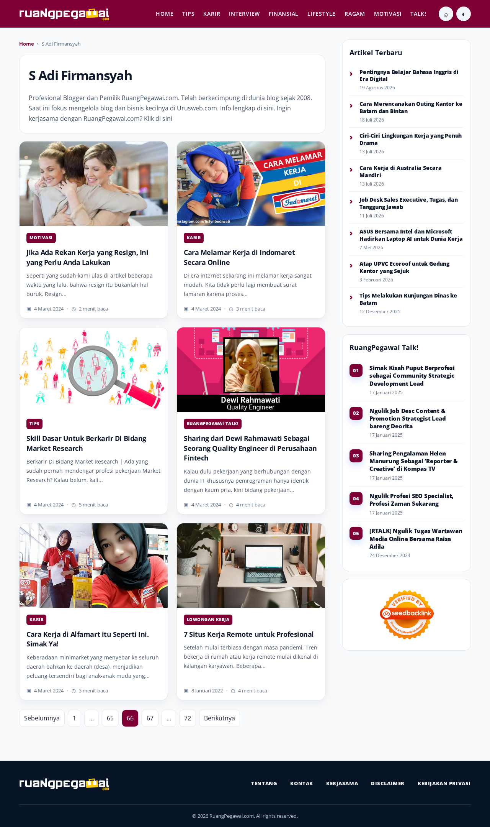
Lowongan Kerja (208, 619)
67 (150, 718)
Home (26, 43)
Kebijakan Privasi (444, 783)
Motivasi (41, 237)
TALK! (418, 13)
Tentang (264, 783)
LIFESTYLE (321, 13)
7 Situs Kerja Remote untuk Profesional (249, 634)
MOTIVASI (388, 13)
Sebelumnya (42, 718)
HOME (164, 13)
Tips (34, 423)
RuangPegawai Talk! (212, 423)
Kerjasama (342, 783)
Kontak (301, 783)
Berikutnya (219, 718)
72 (187, 718)
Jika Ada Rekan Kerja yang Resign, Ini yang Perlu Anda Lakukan (87, 257)
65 (110, 718)
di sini (265, 108)
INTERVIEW (244, 13)
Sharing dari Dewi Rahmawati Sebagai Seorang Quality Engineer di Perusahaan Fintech (250, 448)
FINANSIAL (284, 13)
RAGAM (355, 13)
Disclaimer (388, 783)
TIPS (188, 13)
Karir (194, 237)
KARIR (211, 13)
